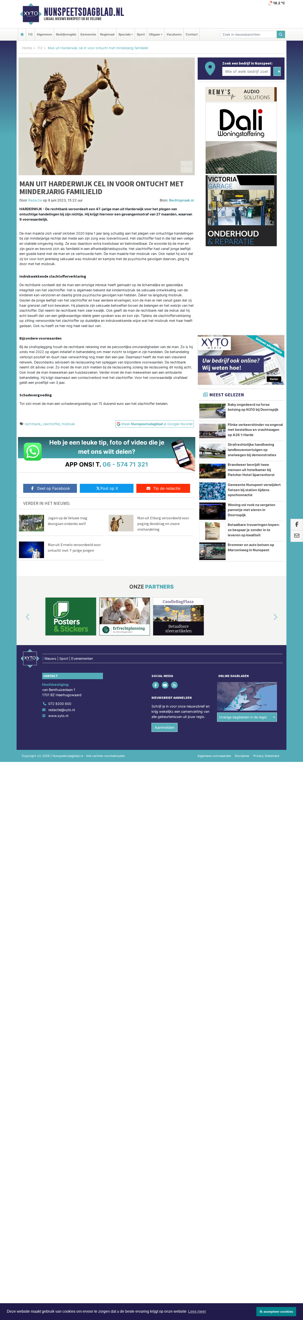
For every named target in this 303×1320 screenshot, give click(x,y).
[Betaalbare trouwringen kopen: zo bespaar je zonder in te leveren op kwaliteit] (212, 531)
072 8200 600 (59, 704)
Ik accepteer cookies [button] (276, 1311)
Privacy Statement (266, 756)
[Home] (22, 34)
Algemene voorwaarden (214, 756)
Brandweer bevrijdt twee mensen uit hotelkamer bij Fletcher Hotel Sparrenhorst (251, 470)
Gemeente (88, 34)
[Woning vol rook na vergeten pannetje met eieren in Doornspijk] (212, 511)
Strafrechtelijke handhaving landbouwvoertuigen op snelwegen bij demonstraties (252, 449)
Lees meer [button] (197, 1311)
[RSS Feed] (174, 685)
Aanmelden (164, 727)
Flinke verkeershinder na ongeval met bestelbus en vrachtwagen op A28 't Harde (255, 430)
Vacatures (174, 34)
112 (30, 34)
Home (27, 48)
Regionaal (107, 34)
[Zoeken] (281, 34)
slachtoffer (51, 424)
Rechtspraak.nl (181, 200)
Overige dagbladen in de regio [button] (243, 717)
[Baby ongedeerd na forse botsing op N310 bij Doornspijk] (212, 411)
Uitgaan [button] (154, 34)
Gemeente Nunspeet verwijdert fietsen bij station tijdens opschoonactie (254, 490)
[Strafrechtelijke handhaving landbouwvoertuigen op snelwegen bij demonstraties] (212, 451)
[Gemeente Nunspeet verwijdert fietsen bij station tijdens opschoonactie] (212, 491)
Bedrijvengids (66, 34)
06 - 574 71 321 (125, 464)
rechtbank (33, 424)
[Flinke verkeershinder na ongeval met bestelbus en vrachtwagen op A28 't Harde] (212, 431)
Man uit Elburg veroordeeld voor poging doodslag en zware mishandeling (163, 524)
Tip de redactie (166, 488)
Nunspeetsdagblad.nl (84, 12)
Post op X (109, 488)
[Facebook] (156, 685)
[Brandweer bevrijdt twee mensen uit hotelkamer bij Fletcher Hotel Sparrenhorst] (212, 471)
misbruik (68, 424)
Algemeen (44, 34)
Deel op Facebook (53, 488)
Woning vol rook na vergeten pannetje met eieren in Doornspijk (251, 510)
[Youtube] (165, 685)
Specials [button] (124, 34)
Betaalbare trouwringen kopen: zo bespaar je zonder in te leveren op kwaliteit (254, 530)
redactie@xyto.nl (61, 710)
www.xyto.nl (58, 716)
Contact (192, 34)
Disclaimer (242, 756)
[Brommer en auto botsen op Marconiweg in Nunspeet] (212, 551)
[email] (297, 536)
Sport (141, 34)
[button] (22, 617)
